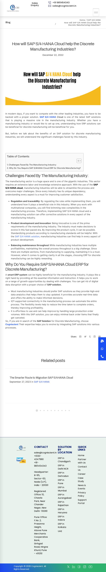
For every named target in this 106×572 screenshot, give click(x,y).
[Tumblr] (90, 336)
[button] (102, 356)
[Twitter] (85, 336)
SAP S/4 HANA (94, 20)
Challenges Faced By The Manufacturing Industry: (32, 165)
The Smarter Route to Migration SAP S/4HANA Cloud (41, 377)
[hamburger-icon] (96, 12)
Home (82, 20)
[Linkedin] (94, 336)
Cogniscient (11, 324)
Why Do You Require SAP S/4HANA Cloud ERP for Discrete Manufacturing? (45, 168)
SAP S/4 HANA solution (27, 236)
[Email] (99, 336)
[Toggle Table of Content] (78, 160)
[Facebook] (80, 336)
